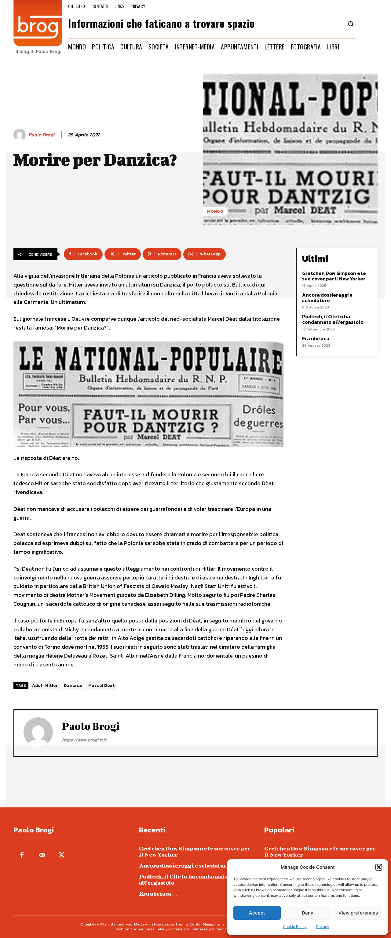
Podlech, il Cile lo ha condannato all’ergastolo (333, 319)
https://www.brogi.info (84, 739)
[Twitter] (61, 855)
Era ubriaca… (317, 338)
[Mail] (41, 855)
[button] (379, 867)
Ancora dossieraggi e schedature (327, 297)
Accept (257, 913)
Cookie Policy (295, 926)
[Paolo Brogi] (20, 135)
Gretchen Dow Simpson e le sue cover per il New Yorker (334, 275)
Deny (307, 913)
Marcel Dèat (101, 685)
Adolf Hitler (45, 685)
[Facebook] (21, 855)
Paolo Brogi (41, 135)
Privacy (322, 926)
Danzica (73, 685)
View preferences (358, 913)
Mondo (215, 211)
